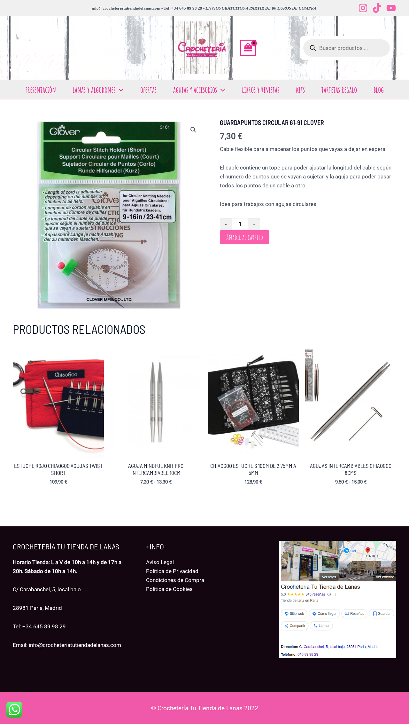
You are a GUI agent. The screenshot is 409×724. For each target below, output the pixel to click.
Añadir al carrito (244, 237)
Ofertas (148, 89)
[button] (119, 89)
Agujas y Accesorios (195, 89)
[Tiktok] (377, 8)
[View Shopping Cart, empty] (248, 48)
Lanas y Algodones (94, 89)
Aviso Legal (160, 562)
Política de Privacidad (172, 571)
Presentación (40, 89)
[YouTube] (391, 8)
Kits (300, 89)
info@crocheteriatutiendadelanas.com (75, 645)
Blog (379, 89)
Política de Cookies (169, 589)
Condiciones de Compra (175, 580)
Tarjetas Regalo (339, 89)
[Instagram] (363, 8)
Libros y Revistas (260, 89)
